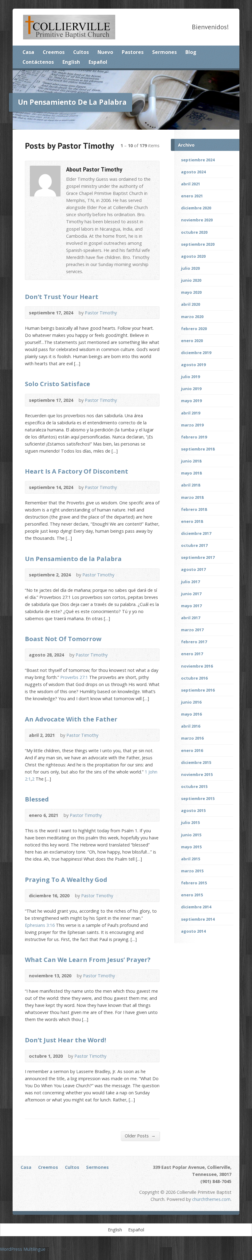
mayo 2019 (191, 400)
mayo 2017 (191, 605)
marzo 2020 (192, 316)
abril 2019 (190, 413)
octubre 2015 (194, 786)
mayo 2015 (191, 847)
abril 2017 (190, 617)
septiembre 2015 (198, 798)
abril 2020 (190, 304)
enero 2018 (192, 521)
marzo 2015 (192, 871)
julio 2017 (190, 581)
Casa (28, 52)
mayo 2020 (191, 292)
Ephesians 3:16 (40, 925)
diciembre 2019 (196, 352)
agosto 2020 (193, 256)
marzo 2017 (192, 629)
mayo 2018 (191, 473)
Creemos (54, 52)
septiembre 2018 (198, 449)
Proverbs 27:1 (74, 677)
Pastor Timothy (101, 313)
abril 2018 (190, 485)
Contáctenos (38, 62)
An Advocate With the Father (71, 719)
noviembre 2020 (197, 220)
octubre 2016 (194, 678)
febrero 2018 (194, 509)
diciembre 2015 (196, 762)
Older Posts (140, 1136)
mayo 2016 (191, 714)
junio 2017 (191, 593)
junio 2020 (191, 280)
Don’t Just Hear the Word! (65, 1040)
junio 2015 (191, 835)
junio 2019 (191, 388)
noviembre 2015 (197, 774)
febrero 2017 (194, 641)
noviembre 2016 (197, 666)
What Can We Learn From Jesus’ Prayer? (88, 959)
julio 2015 (190, 822)
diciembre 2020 (196, 208)
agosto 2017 (193, 569)
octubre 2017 (194, 545)
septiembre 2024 (198, 160)
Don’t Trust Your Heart (61, 296)
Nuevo (105, 52)
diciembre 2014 (196, 907)
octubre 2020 (194, 232)
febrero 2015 (194, 883)
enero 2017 (192, 653)
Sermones (164, 52)
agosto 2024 (193, 172)
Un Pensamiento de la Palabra (73, 558)
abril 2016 (190, 726)
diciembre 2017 (196, 533)
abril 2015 (190, 859)
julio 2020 (190, 268)
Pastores (133, 52)
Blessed (37, 799)
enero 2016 (192, 750)
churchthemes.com (211, 1199)
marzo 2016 (192, 738)
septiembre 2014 (198, 919)
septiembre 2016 (198, 690)
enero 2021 (192, 196)
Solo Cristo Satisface (57, 383)
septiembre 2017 (198, 557)
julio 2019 (190, 376)
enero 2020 (192, 340)
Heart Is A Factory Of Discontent (76, 471)
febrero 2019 (194, 437)
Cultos (81, 52)
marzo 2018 (192, 497)
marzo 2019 (192, 425)
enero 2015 (192, 895)
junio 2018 (191, 461)
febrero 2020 (194, 328)
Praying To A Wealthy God (66, 879)
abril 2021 (190, 184)
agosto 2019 (193, 364)
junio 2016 (191, 702)
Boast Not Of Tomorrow (63, 638)
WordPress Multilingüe (22, 1249)
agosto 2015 (193, 810)
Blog (190, 52)
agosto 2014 (193, 931)
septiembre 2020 (198, 244)
